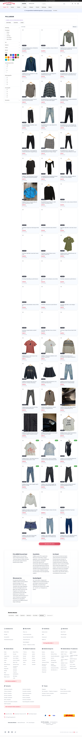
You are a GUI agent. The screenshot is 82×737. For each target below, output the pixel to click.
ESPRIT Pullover (73, 658)
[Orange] (8, 57)
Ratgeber (44, 689)
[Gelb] (6, 57)
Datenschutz (44, 632)
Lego (5, 662)
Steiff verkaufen (7, 703)
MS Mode (15, 676)
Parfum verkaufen (26, 697)
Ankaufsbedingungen (8, 639)
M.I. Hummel (11, 615)
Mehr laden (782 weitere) (49, 543)
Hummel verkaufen (27, 689)
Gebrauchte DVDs (55, 667)
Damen (12, 7)
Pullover (25, 654)
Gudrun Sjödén (16, 660)
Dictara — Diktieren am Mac (29, 644)
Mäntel (33, 656)
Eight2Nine (8, 22)
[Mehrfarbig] (13, 60)
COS (14, 678)
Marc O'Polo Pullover (72, 661)
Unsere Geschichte (27, 634)
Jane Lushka (15, 656)
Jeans (24, 662)
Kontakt (5, 634)
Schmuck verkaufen (27, 699)
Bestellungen (64, 634)
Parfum (52, 658)
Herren (18, 7)
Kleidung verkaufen (8, 689)
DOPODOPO (15, 674)
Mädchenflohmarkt (21, 722)
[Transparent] (16, 60)
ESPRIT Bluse (64, 669)
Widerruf (44, 639)
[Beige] (18, 57)
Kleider (24, 656)
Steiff (5, 654)
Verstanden (55, 10)
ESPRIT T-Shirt (64, 652)
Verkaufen (31, 3)
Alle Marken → (42, 615)
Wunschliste (63, 637)
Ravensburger (7, 664)
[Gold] (8, 60)
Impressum (44, 637)
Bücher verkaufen (8, 693)
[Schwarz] (6, 55)
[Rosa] (11, 57)
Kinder (25, 7)
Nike (5, 672)
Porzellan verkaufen (27, 691)
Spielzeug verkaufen (27, 693)
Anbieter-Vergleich (49, 724)
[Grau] (11, 55)
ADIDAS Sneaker (73, 668)
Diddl (5, 652)
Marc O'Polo (15, 652)
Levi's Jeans (72, 664)
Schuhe (33, 662)
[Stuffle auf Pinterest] (12, 732)
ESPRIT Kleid (63, 667)
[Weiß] (8, 55)
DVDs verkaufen (26, 695)
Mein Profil (63, 632)
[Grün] (18, 55)
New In (5, 7)
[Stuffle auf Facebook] (8, 732)
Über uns (25, 632)
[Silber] (11, 60)
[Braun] (16, 57)
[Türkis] (6, 60)
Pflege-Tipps (63, 689)
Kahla (5, 660)
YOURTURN (16, 22)
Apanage (15, 669)
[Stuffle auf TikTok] (15, 732)
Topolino (15, 672)
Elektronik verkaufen (46, 695)
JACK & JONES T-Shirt (64, 660)
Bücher (52, 652)
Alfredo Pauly (16, 664)
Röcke (33, 652)
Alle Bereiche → (54, 669)
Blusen (24, 658)
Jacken (33, 654)
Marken (50, 7)
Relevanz (75, 26)
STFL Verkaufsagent (30, 722)
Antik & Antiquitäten (53, 665)
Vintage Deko (54, 662)
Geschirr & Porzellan (44, 665)
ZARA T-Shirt (64, 654)
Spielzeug (44, 7)
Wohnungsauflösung (47, 723)
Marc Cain (15, 662)
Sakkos (33, 658)
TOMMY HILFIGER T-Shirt (64, 657)
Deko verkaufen (7, 699)
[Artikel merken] (23, 30)
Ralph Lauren (7, 676)
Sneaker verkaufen (8, 697)
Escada (14, 654)
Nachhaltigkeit (26, 642)
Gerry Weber (35, 615)
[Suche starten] (64, 4)
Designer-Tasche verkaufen (48, 693)
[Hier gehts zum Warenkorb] (78, 3)
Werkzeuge (53, 660)
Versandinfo (6, 637)
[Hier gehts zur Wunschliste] (75, 3)
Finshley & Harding (15, 667)
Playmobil (6, 668)
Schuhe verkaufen (8, 695)
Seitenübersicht (50, 615)
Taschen (44, 660)
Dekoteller (44, 667)
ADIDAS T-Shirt (64, 663)
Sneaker (34, 664)
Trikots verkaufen (8, 691)
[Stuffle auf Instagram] (5, 732)
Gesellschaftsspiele (55, 656)
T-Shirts (25, 652)
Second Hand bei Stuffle (28, 637)
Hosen (24, 664)
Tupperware (22, 615)
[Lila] (13, 57)
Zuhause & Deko (45, 662)
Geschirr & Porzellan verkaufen (10, 701)
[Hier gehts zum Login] (72, 3)
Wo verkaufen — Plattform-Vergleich (49, 691)
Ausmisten (54, 723)
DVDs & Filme (54, 654)
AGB (43, 634)
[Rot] (16, 55)
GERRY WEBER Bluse (73, 652)
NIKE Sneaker (73, 666)
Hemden (25, 660)
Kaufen (24, 3)
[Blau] (13, 55)
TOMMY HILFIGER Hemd (73, 656)
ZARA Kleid (63, 665)
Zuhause (31, 7)
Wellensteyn (29, 615)
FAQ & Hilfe (6, 632)
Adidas (5, 670)
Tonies (5, 666)
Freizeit (37, 7)
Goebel (17, 615)
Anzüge (33, 660)
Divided (22, 22)
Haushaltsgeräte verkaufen (28, 701)
